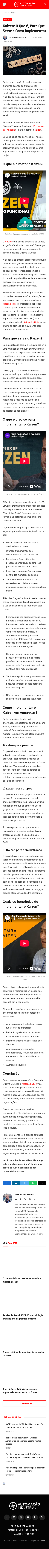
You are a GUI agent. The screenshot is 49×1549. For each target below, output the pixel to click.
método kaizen (29, 1084)
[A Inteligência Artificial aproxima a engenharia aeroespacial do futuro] (24, 1373)
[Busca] (44, 4)
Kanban (11, 130)
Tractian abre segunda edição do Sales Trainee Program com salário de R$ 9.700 (24, 1456)
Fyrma (42, 1541)
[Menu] (4, 4)
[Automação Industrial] (24, 4)
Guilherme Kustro (19, 37)
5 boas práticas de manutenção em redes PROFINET (23, 1353)
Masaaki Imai (9, 304)
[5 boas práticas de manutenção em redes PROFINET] (24, 1336)
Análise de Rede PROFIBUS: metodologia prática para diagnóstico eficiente (23, 1316)
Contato (30, 1534)
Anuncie (18, 1534)
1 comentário (35, 37)
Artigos (7, 20)
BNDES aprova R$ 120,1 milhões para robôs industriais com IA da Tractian (24, 1426)
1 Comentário (24, 1403)
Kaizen (37, 130)
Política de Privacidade (23, 1526)
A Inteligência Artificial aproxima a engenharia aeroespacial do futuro (20, 1390)
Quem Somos (32, 1530)
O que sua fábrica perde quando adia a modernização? (22, 1280)
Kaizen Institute (31, 322)
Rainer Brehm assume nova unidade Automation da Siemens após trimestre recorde (23, 1441)
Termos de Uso (15, 1530)
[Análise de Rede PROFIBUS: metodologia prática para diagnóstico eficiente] (24, 1299)
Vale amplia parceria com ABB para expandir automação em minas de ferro (25, 1469)
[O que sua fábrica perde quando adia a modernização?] (24, 1262)
